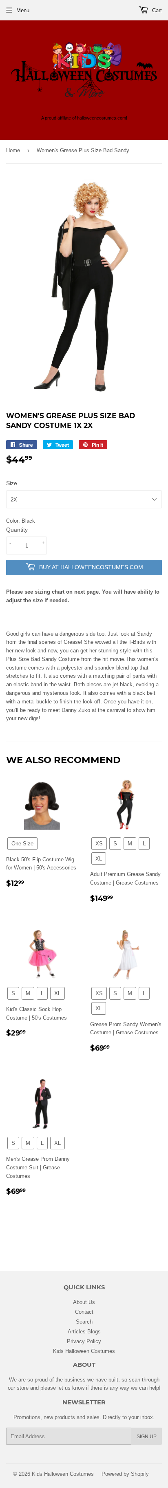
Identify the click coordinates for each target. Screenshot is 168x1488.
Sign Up (147, 1436)
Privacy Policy (84, 1341)
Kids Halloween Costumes (84, 1351)
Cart (156, 10)
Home (13, 150)
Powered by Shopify (125, 1473)
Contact (84, 1311)
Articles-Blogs (84, 1331)
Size (11, 483)
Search (84, 1321)
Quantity (17, 529)
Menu (22, 10)
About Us (84, 1302)
